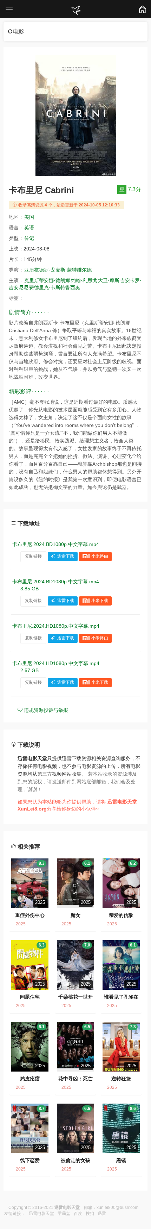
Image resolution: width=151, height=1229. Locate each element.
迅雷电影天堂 (41, 1213)
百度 (78, 1213)
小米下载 (99, 600)
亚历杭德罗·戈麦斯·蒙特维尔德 (58, 270)
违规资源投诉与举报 (45, 710)
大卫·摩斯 (108, 280)
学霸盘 (64, 1213)
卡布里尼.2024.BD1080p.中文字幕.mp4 (55, 544)
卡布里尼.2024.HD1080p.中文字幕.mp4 (55, 626)
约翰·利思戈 (84, 280)
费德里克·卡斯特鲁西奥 (54, 287)
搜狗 (90, 1213)
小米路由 (99, 556)
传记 (29, 238)
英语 (29, 227)
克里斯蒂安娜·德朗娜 (47, 280)
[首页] (75, 11)
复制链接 (33, 556)
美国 (29, 217)
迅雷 (102, 1213)
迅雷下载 (65, 556)
